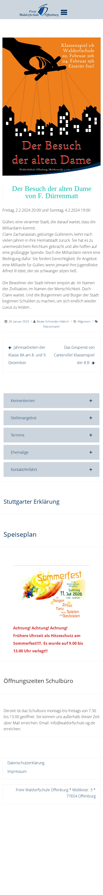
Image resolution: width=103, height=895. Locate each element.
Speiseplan (20, 534)
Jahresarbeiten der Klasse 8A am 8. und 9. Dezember (27, 355)
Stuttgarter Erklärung (31, 501)
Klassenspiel (51, 326)
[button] (51, 400)
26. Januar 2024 (19, 321)
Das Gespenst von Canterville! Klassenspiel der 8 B (74, 355)
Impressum (17, 771)
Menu (63, 12)
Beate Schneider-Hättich (53, 321)
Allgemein (84, 321)
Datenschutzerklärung (25, 762)
